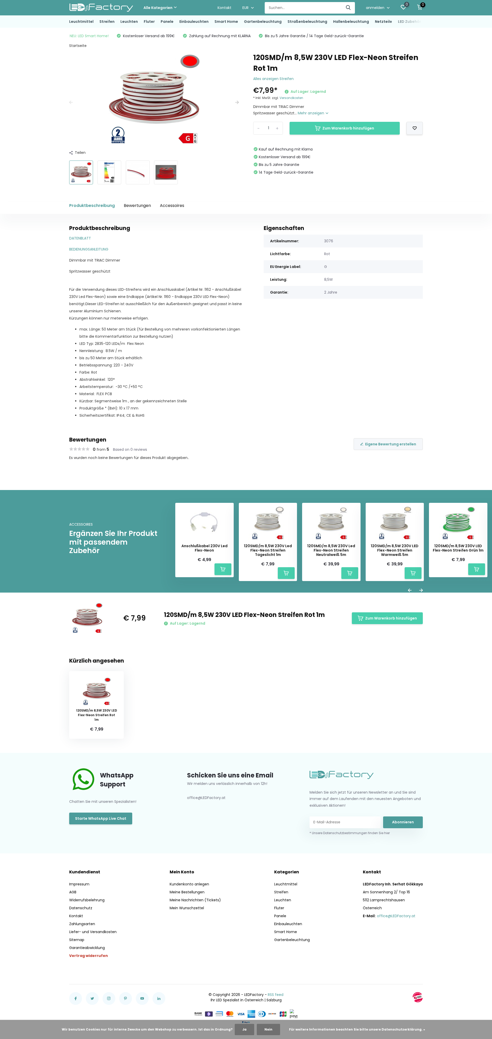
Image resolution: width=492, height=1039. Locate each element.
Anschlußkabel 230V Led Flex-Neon (204, 548)
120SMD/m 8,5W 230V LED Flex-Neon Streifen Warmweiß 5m (394, 550)
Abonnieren (403, 822)
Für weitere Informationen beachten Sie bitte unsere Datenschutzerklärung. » (357, 1029)
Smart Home (226, 21)
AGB (72, 892)
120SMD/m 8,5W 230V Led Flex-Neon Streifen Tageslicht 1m (268, 550)
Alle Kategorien (158, 7)
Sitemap (76, 939)
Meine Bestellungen (187, 892)
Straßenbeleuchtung (307, 21)
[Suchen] (348, 8)
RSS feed (275, 994)
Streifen (107, 21)
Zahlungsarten (82, 923)
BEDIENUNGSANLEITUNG (88, 249)
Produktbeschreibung (92, 205)
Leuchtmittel (81, 21)
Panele (167, 21)
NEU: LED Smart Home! (89, 35)
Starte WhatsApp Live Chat (100, 818)
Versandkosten (291, 98)
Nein (268, 1029)
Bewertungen (137, 205)
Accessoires (172, 205)
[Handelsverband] (418, 997)
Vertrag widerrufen (88, 955)
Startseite (78, 45)
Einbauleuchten (194, 21)
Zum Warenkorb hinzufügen (348, 128)
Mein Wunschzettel (187, 908)
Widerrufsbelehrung (87, 900)
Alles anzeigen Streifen (273, 78)
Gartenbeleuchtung (263, 21)
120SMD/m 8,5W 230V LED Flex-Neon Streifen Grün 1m (458, 548)
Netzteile (383, 21)
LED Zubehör (409, 21)
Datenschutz (80, 908)
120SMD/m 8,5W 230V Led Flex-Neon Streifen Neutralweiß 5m (331, 550)
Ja (244, 1029)
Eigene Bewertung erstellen (390, 444)
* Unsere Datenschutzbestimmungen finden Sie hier (350, 833)
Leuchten (129, 21)
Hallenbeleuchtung (351, 21)
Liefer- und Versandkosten (93, 931)
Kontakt (224, 7)
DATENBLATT (80, 238)
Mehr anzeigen (311, 113)
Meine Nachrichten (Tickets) (195, 900)
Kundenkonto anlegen (189, 884)
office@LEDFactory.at (396, 915)
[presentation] (71, 102)
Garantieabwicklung (87, 947)
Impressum (79, 884)
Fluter (149, 21)
